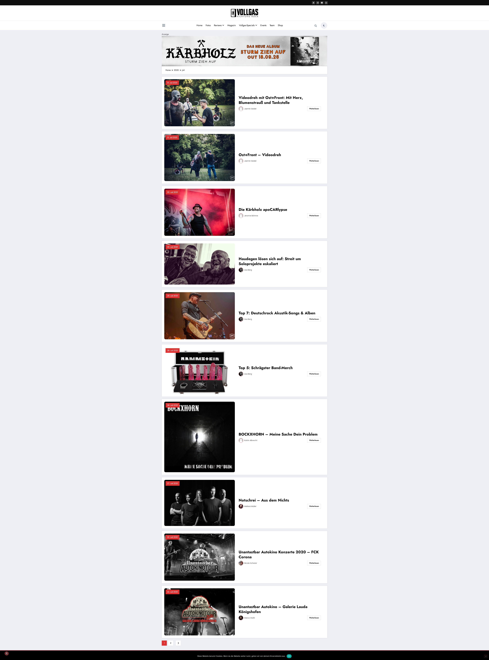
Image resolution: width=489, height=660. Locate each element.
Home (199, 25)
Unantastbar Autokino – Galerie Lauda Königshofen (273, 609)
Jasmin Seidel (250, 108)
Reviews (218, 25)
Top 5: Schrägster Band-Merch (266, 367)
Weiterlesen (314, 108)
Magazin (231, 25)
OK (289, 656)
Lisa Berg (248, 270)
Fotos (208, 25)
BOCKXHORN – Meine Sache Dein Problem (278, 434)
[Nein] (485, 656)
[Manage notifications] (7, 653)
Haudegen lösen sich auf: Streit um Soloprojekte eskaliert (270, 261)
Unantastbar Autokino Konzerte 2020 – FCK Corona (279, 554)
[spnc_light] (324, 25)
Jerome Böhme (251, 215)
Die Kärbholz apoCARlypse (263, 209)
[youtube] (321, 2)
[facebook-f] (313, 2)
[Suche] (316, 26)
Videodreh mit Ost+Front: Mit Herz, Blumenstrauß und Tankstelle (271, 100)
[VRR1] (244, 50)
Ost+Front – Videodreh (260, 154)
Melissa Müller (250, 506)
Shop (280, 25)
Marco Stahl (249, 618)
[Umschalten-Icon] (164, 26)
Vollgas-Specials (247, 25)
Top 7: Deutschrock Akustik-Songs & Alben (277, 313)
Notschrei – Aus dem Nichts (264, 500)
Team (272, 25)
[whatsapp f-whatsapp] (326, 2)
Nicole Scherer (250, 563)
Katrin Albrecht (250, 440)
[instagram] (317, 2)
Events (263, 25)
